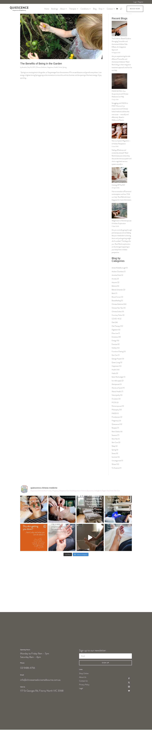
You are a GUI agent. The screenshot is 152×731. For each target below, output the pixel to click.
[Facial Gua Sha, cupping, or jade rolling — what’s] (33, 509)
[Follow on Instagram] (129, 686)
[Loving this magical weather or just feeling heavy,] (90, 537)
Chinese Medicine (41, 67)
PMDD (114, 413)
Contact (110, 8)
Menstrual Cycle (117, 388)
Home (46, 8)
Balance (114, 286)
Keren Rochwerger (117, 377)
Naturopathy (116, 395)
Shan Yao (115, 439)
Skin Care (115, 442)
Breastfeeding (116, 300)
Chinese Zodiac (116, 311)
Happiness (50, 67)
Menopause (115, 384)
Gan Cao (114, 355)
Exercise (114, 344)
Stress (114, 453)
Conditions (85, 8)
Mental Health (116, 391)
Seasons (114, 435)
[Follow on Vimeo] (129, 690)
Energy (114, 340)
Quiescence (115, 424)
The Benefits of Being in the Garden (41, 63)
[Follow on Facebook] (129, 678)
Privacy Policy (84, 684)
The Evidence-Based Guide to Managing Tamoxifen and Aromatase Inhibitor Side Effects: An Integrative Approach (121, 44)
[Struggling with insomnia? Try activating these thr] (62, 537)
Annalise (24, 67)
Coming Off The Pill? (118, 185)
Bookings (54, 8)
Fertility (114, 348)
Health (56, 67)
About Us (82, 677)
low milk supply (116, 380)
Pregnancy (115, 420)
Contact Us (83, 681)
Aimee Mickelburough (119, 268)
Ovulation (115, 399)
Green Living (116, 362)
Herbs (60, 67)
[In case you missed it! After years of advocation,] (90, 509)
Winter (114, 464)
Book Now (135, 9)
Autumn (114, 282)
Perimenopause (116, 406)
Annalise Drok (116, 275)
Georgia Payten (117, 359)
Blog (94, 8)
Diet (113, 322)
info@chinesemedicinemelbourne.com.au (40, 680)
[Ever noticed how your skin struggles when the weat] (33, 537)
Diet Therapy (116, 326)
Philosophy (115, 409)
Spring (64, 67)
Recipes (114, 428)
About (62, 8)
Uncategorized (116, 460)
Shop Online (83, 673)
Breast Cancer (116, 297)
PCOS (114, 402)
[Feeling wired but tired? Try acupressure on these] (118, 537)
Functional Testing (117, 351)
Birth (113, 293)
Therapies (72, 8)
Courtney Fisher (117, 315)
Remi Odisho (116, 431)
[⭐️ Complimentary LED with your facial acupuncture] (62, 509)
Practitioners (116, 417)
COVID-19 (115, 319)
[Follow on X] (129, 682)
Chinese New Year (117, 308)
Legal (81, 688)
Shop (100, 8)
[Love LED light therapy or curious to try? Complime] (118, 509)
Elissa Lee (115, 333)
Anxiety (114, 279)
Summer (114, 457)
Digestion (115, 330)
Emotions (115, 337)
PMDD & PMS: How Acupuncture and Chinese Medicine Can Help (120, 94)
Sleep (113, 446)
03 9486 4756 (27, 668)
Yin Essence (115, 468)
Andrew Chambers (118, 271)
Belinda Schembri (117, 290)
